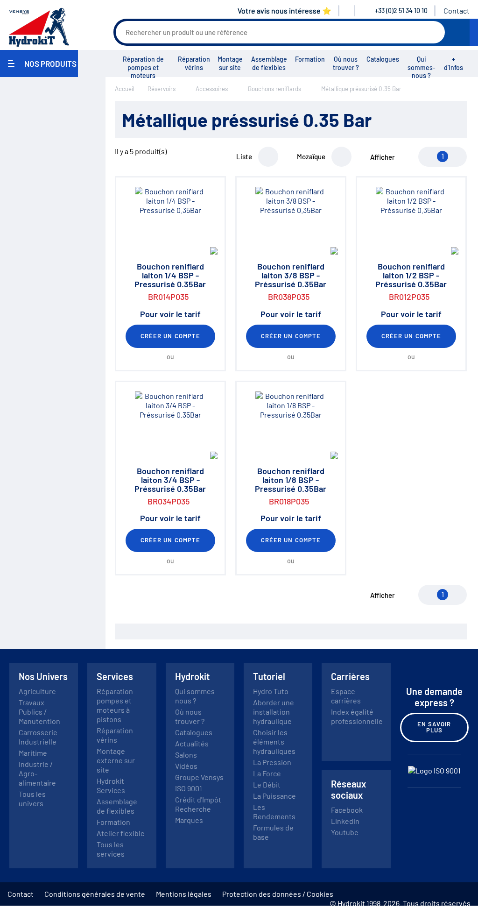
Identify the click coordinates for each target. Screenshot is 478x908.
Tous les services (111, 849)
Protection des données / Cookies (277, 893)
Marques (189, 820)
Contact (456, 10)
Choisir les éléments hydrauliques (274, 741)
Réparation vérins (194, 63)
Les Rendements (274, 811)
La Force (267, 773)
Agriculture (37, 691)
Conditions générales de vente (94, 893)
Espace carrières (346, 696)
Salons (186, 754)
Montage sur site (230, 63)
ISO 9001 (188, 788)
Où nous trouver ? (346, 63)
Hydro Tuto (270, 691)
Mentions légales (183, 893)
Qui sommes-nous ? (422, 67)
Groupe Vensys (199, 777)
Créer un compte (170, 336)
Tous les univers (32, 798)
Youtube (344, 832)
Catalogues (382, 59)
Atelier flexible (121, 833)
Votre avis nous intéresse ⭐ (284, 10)
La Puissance (274, 795)
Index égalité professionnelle (357, 716)
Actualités (192, 743)
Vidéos (186, 765)
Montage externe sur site (116, 760)
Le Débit (267, 784)
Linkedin (345, 820)
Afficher (382, 157)
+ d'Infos (453, 63)
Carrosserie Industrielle (38, 737)
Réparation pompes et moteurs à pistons (115, 705)
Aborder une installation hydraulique (273, 711)
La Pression (272, 762)
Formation (310, 59)
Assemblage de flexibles (269, 63)
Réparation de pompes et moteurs (143, 67)
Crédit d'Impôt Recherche (198, 804)
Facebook (347, 809)
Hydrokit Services (111, 785)
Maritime (33, 752)
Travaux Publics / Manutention (39, 711)
